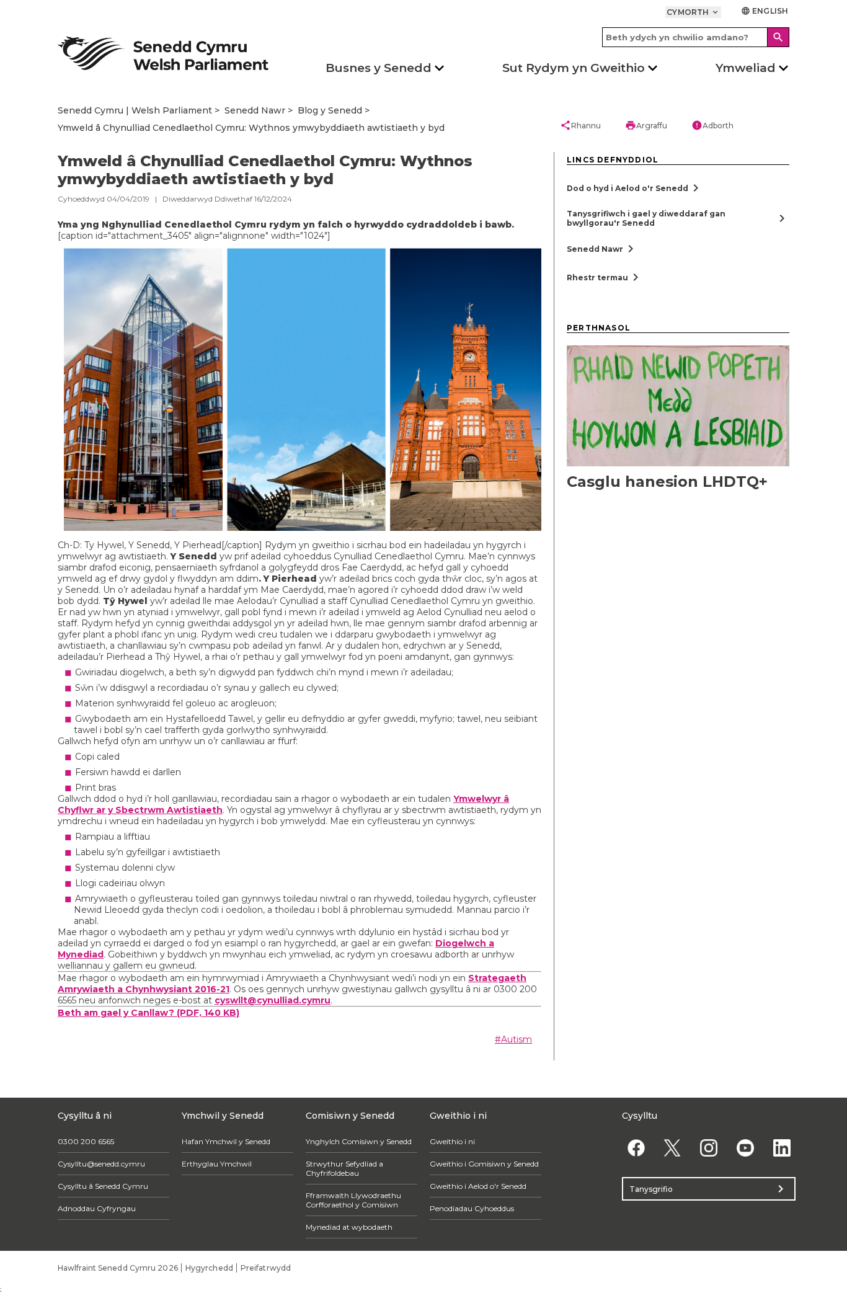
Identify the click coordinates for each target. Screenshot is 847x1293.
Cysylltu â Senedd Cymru (103, 1186)
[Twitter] (672, 1148)
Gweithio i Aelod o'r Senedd (478, 1186)
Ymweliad (746, 68)
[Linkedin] (782, 1148)
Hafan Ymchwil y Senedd (226, 1141)
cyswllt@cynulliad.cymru (272, 1000)
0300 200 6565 (86, 1141)
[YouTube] (745, 1148)
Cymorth (693, 12)
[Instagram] (709, 1148)
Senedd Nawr (254, 110)
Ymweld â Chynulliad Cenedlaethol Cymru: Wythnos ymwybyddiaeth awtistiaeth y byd (251, 127)
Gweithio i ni (452, 1141)
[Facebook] (636, 1148)
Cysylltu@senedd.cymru (101, 1163)
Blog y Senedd (330, 110)
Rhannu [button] (580, 125)
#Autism (513, 1039)
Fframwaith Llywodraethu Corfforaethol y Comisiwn (353, 1200)
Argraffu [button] (646, 125)
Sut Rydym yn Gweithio (573, 68)
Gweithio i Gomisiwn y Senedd (484, 1163)
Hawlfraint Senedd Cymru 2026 (118, 1268)
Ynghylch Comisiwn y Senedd (359, 1141)
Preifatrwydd (266, 1268)
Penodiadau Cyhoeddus (472, 1208)
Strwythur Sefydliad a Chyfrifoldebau (344, 1168)
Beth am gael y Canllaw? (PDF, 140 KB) (148, 1012)
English (764, 11)
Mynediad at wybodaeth (349, 1227)
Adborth (712, 125)
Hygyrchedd (209, 1268)
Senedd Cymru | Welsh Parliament (135, 110)
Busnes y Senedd (379, 68)
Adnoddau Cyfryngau (97, 1208)
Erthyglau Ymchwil (217, 1163)
